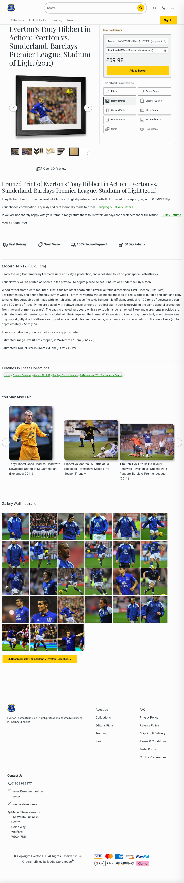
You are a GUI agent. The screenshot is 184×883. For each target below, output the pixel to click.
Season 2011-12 (41, 375)
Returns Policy (149, 725)
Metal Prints (148, 749)
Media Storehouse (59, 861)
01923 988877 (21, 783)
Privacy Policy (149, 717)
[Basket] (163, 8)
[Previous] (13, 108)
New (70, 20)
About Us (102, 709)
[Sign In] (172, 8)
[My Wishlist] (154, 8)
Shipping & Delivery (152, 733)
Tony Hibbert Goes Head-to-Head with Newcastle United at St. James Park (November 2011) (34, 468)
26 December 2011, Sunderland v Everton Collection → (40, 659)
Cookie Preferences (153, 757)
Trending (56, 20)
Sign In (168, 20)
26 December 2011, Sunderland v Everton (101, 375)
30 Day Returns (171, 215)
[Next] (88, 108)
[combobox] (91, 8)
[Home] (23, 8)
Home (7, 375)
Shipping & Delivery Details (115, 207)
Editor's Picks (37, 20)
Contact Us (14, 775)
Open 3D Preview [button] (54, 168)
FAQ (142, 709)
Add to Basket (138, 70)
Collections (17, 20)
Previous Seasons (22, 375)
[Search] (140, 8)
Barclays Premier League (65, 375)
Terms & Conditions (153, 741)
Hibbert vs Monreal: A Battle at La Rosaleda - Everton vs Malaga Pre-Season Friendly (87, 468)
